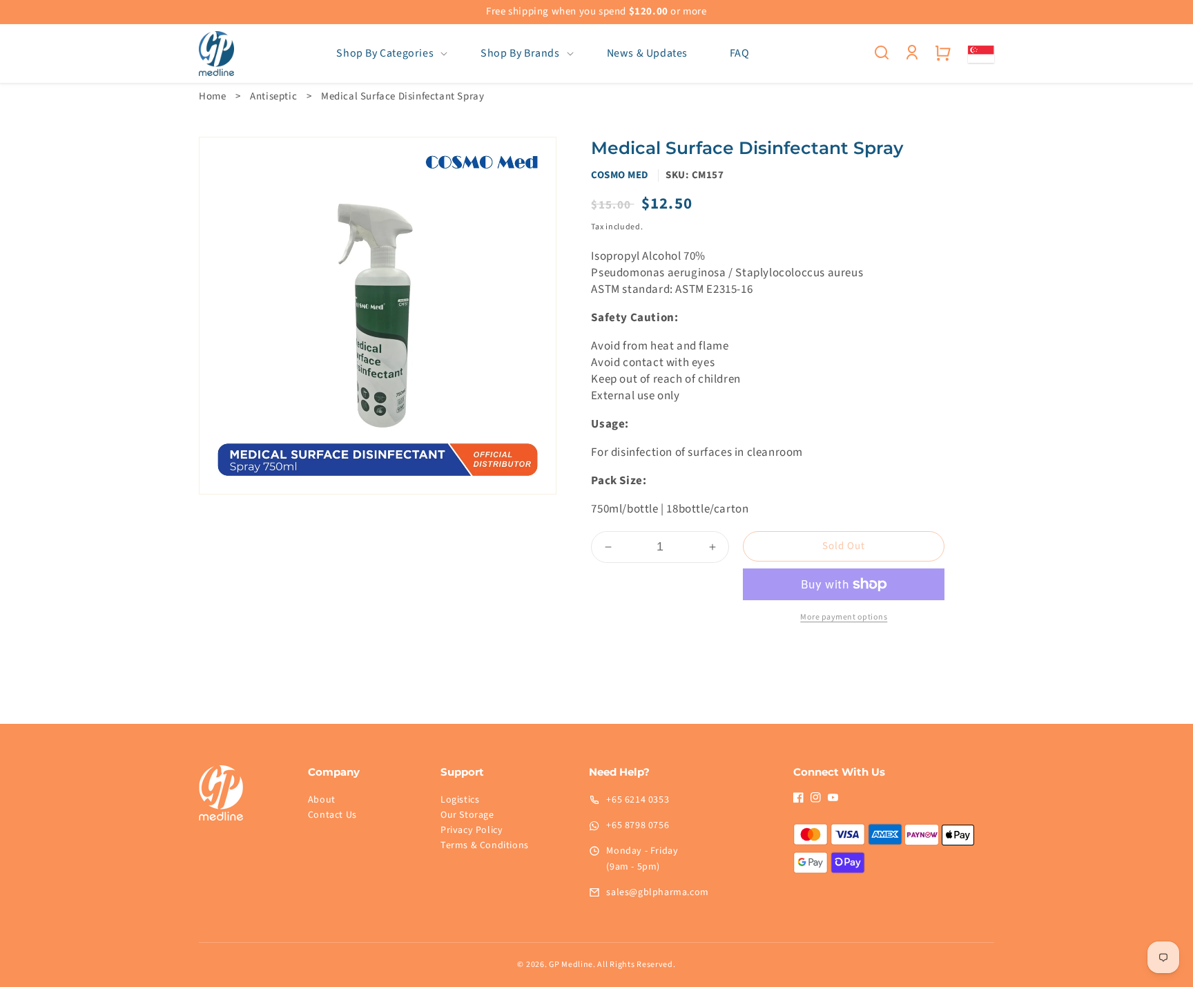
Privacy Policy (471, 830)
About (322, 800)
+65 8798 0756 (637, 825)
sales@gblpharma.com (657, 892)
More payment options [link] (843, 617)
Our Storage (467, 815)
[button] (387, 53)
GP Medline (571, 964)
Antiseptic (273, 96)
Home (212, 96)
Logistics (459, 800)
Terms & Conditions (484, 845)
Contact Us (332, 815)
